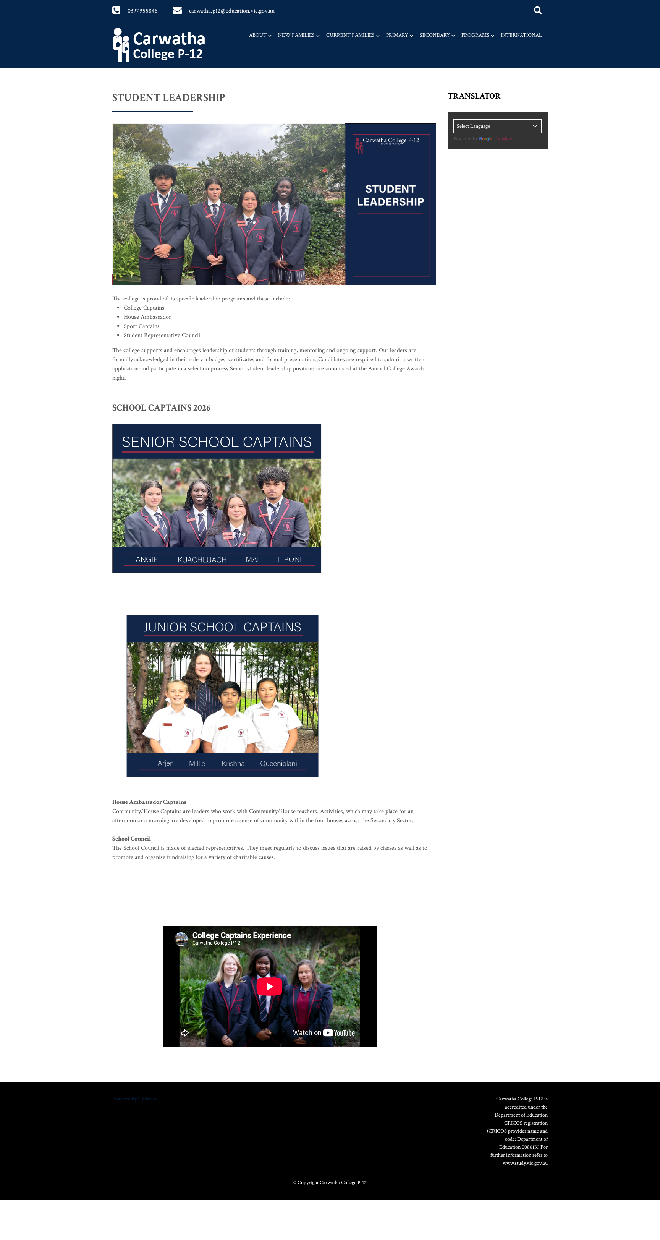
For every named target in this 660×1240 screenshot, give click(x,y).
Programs (475, 35)
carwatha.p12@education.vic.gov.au (232, 11)
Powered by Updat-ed (135, 1099)
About (258, 35)
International (521, 35)
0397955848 (143, 11)
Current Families (350, 35)
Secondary (435, 35)
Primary (397, 35)
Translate (502, 138)
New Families (296, 35)
